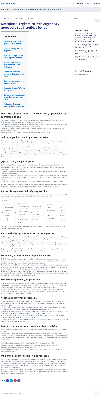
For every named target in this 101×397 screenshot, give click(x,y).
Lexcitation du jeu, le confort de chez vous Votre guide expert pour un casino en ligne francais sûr (86, 35)
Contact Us (96, 3)
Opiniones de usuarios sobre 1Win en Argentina (14, 105)
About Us (80, 3)
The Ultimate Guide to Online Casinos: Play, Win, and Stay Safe (85, 40)
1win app (10, 127)
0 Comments (30, 18)
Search (76, 18)
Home (73, 3)
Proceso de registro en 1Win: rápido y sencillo (13, 56)
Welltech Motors (19, 18)
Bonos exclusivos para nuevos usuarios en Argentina (13, 64)
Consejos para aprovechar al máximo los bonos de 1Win (15, 97)
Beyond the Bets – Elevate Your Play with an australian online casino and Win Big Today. (87, 57)
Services (87, 3)
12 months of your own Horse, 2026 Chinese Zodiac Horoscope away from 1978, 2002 (86, 45)
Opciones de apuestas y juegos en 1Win (14, 82)
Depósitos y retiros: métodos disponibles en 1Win (14, 74)
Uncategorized (10, 9)
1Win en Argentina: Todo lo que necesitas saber (15, 42)
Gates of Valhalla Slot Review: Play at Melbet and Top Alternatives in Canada (86, 51)
